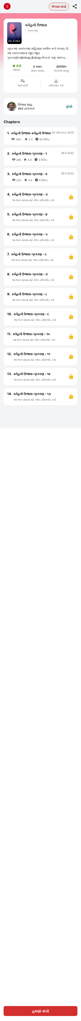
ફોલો (69, 106)
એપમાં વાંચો (58, 6)
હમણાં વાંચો (40, 1011)
